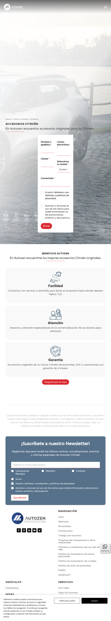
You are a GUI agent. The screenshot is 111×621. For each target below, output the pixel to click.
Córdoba (80, 471)
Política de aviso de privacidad (74, 565)
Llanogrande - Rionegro (22, 472)
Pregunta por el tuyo (55, 382)
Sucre (18, 479)
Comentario (48, 178)
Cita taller (63, 588)
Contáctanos (65, 530)
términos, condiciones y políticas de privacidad (57, 195)
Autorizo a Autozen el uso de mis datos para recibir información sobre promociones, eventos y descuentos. (57, 211)
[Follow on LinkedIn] (29, 530)
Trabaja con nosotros (69, 535)
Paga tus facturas (68, 592)
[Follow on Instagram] (24, 530)
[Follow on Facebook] (19, 530)
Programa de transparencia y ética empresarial (76, 541)
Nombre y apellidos (46, 143)
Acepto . (57, 195)
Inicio (61, 517)
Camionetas (12, 588)
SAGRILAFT (64, 574)
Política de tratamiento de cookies (77, 561)
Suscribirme (19, 497)
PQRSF (62, 570)
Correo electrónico (63, 144)
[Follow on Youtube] (34, 530)
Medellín (50, 471)
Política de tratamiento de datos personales (76, 555)
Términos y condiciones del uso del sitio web (79, 548)
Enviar (46, 225)
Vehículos (63, 521)
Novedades (64, 526)
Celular (45, 158)
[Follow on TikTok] (40, 530)
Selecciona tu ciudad (63, 163)
